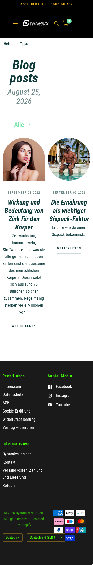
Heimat (9, 43)
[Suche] (56, 24)
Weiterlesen (24, 326)
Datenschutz (13, 394)
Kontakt (9, 462)
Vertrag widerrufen (18, 427)
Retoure (9, 485)
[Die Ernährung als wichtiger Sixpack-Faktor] (69, 159)
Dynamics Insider (17, 453)
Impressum (12, 386)
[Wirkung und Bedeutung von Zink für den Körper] (24, 159)
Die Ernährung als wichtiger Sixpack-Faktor (69, 210)
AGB (6, 402)
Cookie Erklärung (17, 411)
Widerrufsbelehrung (19, 419)
